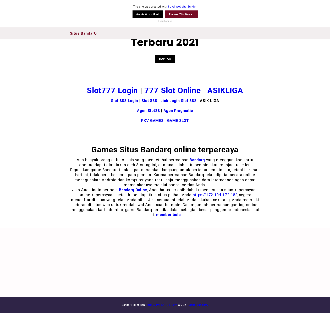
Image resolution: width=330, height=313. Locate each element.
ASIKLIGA (225, 90)
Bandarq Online (133, 190)
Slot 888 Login (124, 100)
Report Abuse (165, 21)
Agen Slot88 (148, 110)
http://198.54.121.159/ (162, 304)
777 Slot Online (172, 90)
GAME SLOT (178, 120)
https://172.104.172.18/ (215, 194)
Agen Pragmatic (178, 110)
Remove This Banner (181, 14)
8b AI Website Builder (182, 6)
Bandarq (197, 160)
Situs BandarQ (198, 304)
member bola (168, 214)
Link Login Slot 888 (178, 100)
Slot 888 (149, 100)
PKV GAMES (152, 120)
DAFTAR (165, 58)
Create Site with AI (147, 14)
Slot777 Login (112, 90)
